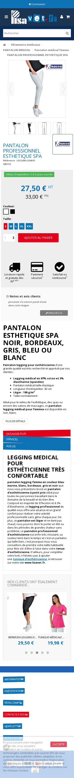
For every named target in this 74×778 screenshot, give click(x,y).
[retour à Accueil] (4, 45)
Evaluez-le (55, 313)
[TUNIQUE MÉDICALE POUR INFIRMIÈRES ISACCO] (22, 612)
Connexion (38, 4)
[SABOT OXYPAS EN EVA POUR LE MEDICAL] (52, 612)
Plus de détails (15, 421)
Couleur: (9, 206)
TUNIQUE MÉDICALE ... (15, 637)
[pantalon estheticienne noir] (29, 128)
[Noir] (12, 211)
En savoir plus (16, 434)
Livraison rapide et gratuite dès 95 (14, 278)
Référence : (9, 160)
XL (21, 226)
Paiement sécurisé (37, 276)
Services (12, 439)
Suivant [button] (63, 89)
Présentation (14, 691)
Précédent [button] (10, 89)
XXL (29, 226)
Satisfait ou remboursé (59, 276)
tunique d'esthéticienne (30, 559)
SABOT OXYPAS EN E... (44, 637)
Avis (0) (10, 446)
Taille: (7, 219)
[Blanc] (5, 211)
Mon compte (13, 703)
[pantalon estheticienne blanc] (15, 128)
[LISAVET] (34, 17)
